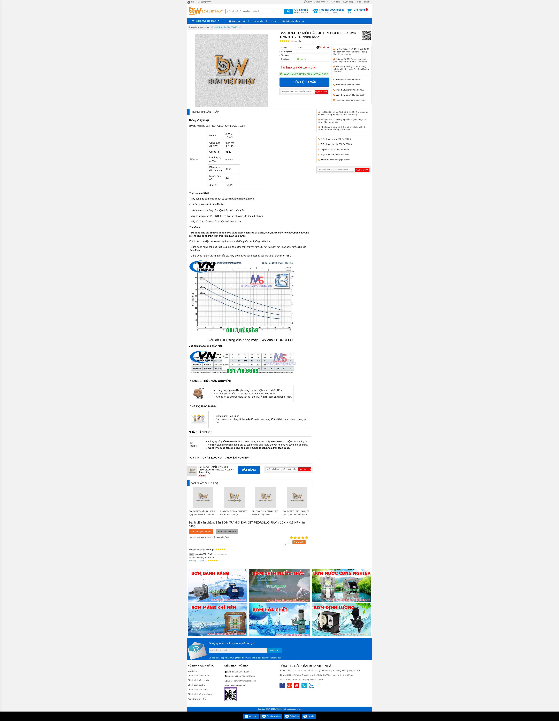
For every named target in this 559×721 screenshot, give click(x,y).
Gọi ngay (253, 716)
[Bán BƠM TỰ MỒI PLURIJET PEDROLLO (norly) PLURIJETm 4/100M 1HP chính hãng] (234, 507)
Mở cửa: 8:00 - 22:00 (331, 11)
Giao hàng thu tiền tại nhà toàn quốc (306, 74)
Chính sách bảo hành (198, 689)
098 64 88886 (353, 79)
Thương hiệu (257, 21)
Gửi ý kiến (299, 542)
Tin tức (272, 21)
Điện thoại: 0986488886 (201, 2)
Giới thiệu (335, 2)
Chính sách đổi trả (196, 685)
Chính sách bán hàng (316, 2)
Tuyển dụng (348, 2)
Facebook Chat (273, 716)
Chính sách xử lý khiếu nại (200, 694)
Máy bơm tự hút (206, 27)
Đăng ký (274, 650)
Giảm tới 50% (301, 11)
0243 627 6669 (357, 95)
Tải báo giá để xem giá (297, 67)
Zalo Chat (294, 716)
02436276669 (248, 676)
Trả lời (192, 560)
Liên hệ (367, 2)
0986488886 (245, 672)
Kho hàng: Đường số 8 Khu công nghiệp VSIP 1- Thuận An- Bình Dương (351, 68)
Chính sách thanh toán (198, 675)
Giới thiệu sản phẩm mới (293, 21)
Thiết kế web (281, 709)
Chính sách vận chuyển (198, 680)
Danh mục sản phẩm (206, 21)
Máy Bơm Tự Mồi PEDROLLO (228, 27)
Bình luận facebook (227, 531)
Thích (201, 560)
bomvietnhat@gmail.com (353, 100)
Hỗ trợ (358, 2)
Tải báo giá (324, 47)
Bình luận (296, 41)
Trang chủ (193, 27)
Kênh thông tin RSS (197, 699)
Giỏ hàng (359, 9)
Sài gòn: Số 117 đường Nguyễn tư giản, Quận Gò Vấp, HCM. (350, 60)
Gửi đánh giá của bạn (201, 531)
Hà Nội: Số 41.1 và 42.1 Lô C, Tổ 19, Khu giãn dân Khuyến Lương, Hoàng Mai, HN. (351, 51)
